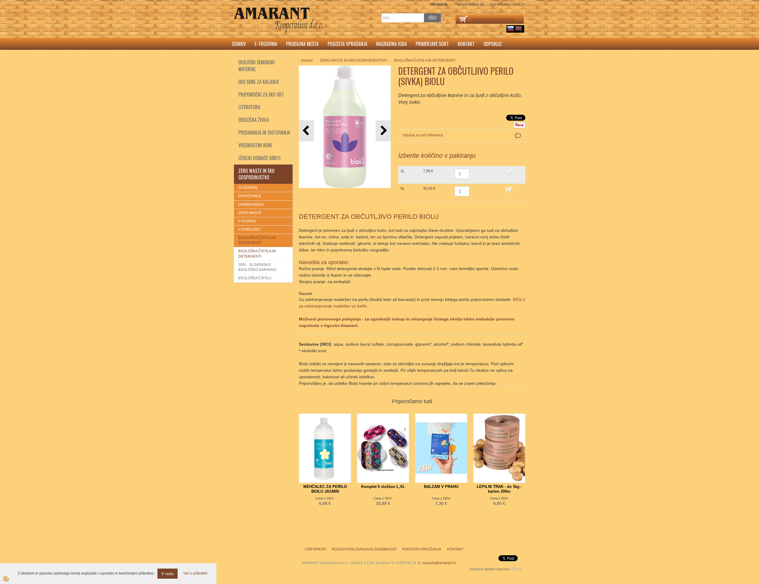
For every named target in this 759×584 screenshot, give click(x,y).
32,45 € (429, 188)
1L (403, 171)
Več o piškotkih (196, 573)
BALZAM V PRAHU (441, 486)
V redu (167, 573)
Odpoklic (493, 43)
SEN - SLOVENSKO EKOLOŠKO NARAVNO (257, 267)
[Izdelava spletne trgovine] (516, 569)
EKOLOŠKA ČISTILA (255, 278)
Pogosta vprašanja (347, 43)
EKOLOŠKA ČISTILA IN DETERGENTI (257, 240)
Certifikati (315, 549)
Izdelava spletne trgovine (489, 569)
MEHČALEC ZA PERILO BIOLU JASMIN (325, 489)
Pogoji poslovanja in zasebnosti (364, 549)
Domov (239, 43)
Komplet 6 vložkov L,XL (383, 486)
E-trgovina (266, 43)
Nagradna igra (391, 43)
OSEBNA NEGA (251, 204)
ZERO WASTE (249, 213)
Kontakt (466, 43)
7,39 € (428, 171)
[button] (383, 130)
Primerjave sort (432, 43)
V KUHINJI (247, 221)
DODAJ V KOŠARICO (513, 175)
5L (403, 188)
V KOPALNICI (249, 229)
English (518, 28)
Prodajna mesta (302, 43)
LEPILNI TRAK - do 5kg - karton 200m (499, 489)
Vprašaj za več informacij (423, 135)
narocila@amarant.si (439, 563)
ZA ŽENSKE (248, 188)
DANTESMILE (249, 196)
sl (510, 28)
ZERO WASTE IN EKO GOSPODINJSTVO (353, 60)
